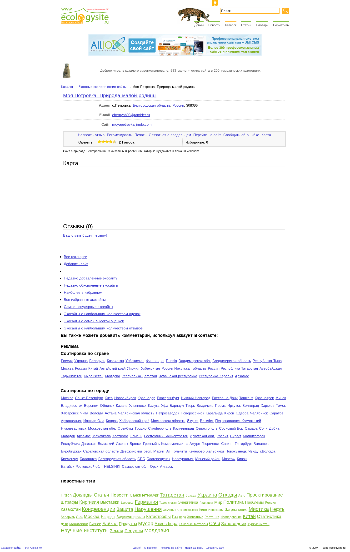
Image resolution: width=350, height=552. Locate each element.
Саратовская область (101, 451)
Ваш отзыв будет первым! (85, 235)
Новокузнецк (236, 451)
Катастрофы (158, 516)
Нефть (277, 509)
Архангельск (71, 421)
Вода (182, 517)
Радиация (206, 502)
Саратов (276, 413)
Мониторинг (78, 524)
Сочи (263, 428)
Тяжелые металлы (193, 524)
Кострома (120, 436)
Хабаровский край (134, 421)
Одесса (242, 413)
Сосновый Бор (231, 428)
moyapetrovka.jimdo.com (132, 124)
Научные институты (85, 530)
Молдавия (156, 530)
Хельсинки (215, 451)
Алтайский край (112, 368)
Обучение (169, 510)
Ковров (112, 421)
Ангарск (166, 466)
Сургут (235, 436)
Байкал (110, 523)
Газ (175, 517)
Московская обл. (102, 428)
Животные (195, 517)
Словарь (262, 25)
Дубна (274, 428)
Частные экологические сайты (102, 87)
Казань (121, 405)
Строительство (187, 510)
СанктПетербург (144, 495)
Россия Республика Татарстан (233, 368)
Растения (212, 517)
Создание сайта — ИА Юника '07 (21, 547)
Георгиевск (211, 444)
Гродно (140, 428)
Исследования (230, 517)
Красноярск (264, 398)
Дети (64, 524)
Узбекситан (150, 368)
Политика (233, 502)
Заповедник (233, 523)
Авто (241, 495)
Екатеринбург (168, 398)
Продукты (128, 524)
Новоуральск (183, 459)
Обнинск (107, 405)
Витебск (207, 421)
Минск (280, 398)
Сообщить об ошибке (241, 135)
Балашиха (88, 459)
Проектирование (264, 494)
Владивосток (71, 405)
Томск (281, 405)
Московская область (168, 421)
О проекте (150, 547)
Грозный (150, 444)
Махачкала (101, 436)
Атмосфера (166, 523)
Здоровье (127, 502)
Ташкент (246, 398)
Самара (251, 428)
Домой (199, 25)
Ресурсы (134, 530)
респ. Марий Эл (157, 451)
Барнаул (177, 405)
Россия (178, 105)
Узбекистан (134, 361)
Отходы (227, 495)
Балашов (261, 444)
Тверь (190, 405)
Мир (218, 502)
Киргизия (89, 502)
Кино (203, 510)
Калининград (183, 428)
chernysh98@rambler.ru (131, 115)
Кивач (242, 459)
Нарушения (148, 509)
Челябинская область (136, 413)
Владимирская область (231, 361)
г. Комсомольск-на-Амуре (179, 444)
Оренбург (125, 428)
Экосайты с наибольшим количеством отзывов (103, 328)
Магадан (68, 436)
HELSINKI (112, 466)
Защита (124, 509)
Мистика (259, 509)
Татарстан (172, 494)
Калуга (153, 405)
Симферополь (159, 428)
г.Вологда (267, 451)
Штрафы (69, 502)
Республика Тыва (267, 361)
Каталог (230, 25)
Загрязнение (236, 509)
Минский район (207, 459)
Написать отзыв (91, 135)
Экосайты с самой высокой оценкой (94, 321)
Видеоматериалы (130, 517)
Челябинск (259, 413)
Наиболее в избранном (83, 292)
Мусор (145, 523)
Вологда (96, 413)
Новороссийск (192, 413)
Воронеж (91, 405)
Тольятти (179, 451)
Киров (229, 413)
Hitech (66, 495)
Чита (84, 413)
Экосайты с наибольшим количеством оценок (102, 314)
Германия (146, 502)
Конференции (98, 509)
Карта (266, 135)
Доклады (83, 494)
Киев (109, 398)
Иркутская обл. (202, 436)
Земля (116, 530)
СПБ (141, 459)
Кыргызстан (93, 376)
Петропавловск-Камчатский (238, 421)
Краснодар (146, 398)
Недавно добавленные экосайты (91, 278)
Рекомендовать (119, 135)
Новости (214, 25)
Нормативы (281, 25)
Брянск (135, 444)
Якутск (192, 421)
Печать (140, 135)
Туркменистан (259, 524)
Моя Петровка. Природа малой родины (109, 95)
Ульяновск (137, 405)
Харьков (267, 405)
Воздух (190, 495)
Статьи (246, 25)
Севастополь (206, 428)
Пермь (220, 405)
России (81, 368)
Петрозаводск (167, 413)
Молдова (112, 376)
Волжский (106, 444)
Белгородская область (151, 105)
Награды (108, 517)
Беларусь (97, 361)
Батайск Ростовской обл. (81, 466)
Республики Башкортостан (166, 436)
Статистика (269, 516)
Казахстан (115, 361)
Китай (93, 368)
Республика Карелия (216, 376)
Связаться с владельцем (170, 135)
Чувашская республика (178, 376)
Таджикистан (71, 376)
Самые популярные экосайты (88, 307)
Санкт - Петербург (236, 444)
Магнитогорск (254, 436)
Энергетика (188, 502)
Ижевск (122, 444)
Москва (67, 368)
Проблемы (254, 502)
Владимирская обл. (195, 361)
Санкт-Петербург (89, 398)
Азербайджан (271, 368)
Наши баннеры (194, 547)
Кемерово (197, 451)
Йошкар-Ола (93, 421)
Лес (79, 517)
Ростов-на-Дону (225, 398)
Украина (81, 361)
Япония (133, 368)
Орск (154, 466)
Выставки (109, 502)
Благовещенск (158, 459)
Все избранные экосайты (85, 300)
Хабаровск (70, 413)
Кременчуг (69, 459)
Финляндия (155, 361)
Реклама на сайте (171, 547)
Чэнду (253, 451)
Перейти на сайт (207, 135)
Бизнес (95, 524)
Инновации (216, 510)
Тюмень (136, 436)
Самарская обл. (135, 466)
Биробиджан (71, 451)
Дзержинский (131, 451)
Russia (171, 361)
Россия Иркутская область (183, 368)
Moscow (228, 459)
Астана (110, 413)
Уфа (164, 405)
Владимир (205, 405)
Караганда (214, 413)
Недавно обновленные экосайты (91, 285)
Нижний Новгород (195, 398)
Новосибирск (125, 398)
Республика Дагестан (139, 376)
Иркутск (234, 405)
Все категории (75, 257)
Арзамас (242, 376)
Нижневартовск (73, 428)
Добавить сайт (76, 264)
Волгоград (250, 405)
